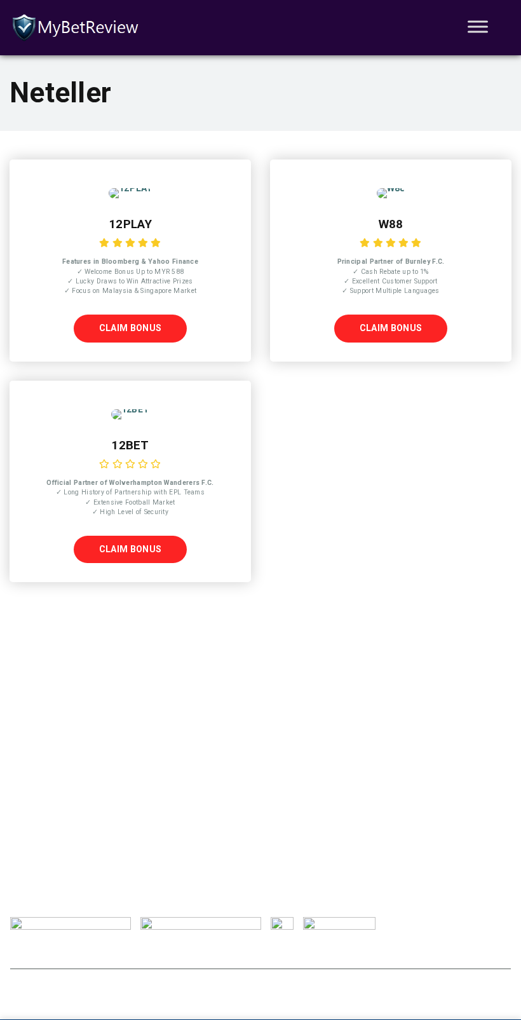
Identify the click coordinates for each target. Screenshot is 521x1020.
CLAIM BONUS (130, 328)
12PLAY (130, 224)
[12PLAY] (130, 188)
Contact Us (195, 952)
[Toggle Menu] (478, 26)
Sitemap (328, 952)
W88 (391, 224)
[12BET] (130, 409)
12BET (130, 445)
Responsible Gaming (109, 952)
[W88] (391, 188)
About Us (29, 952)
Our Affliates (264, 952)
